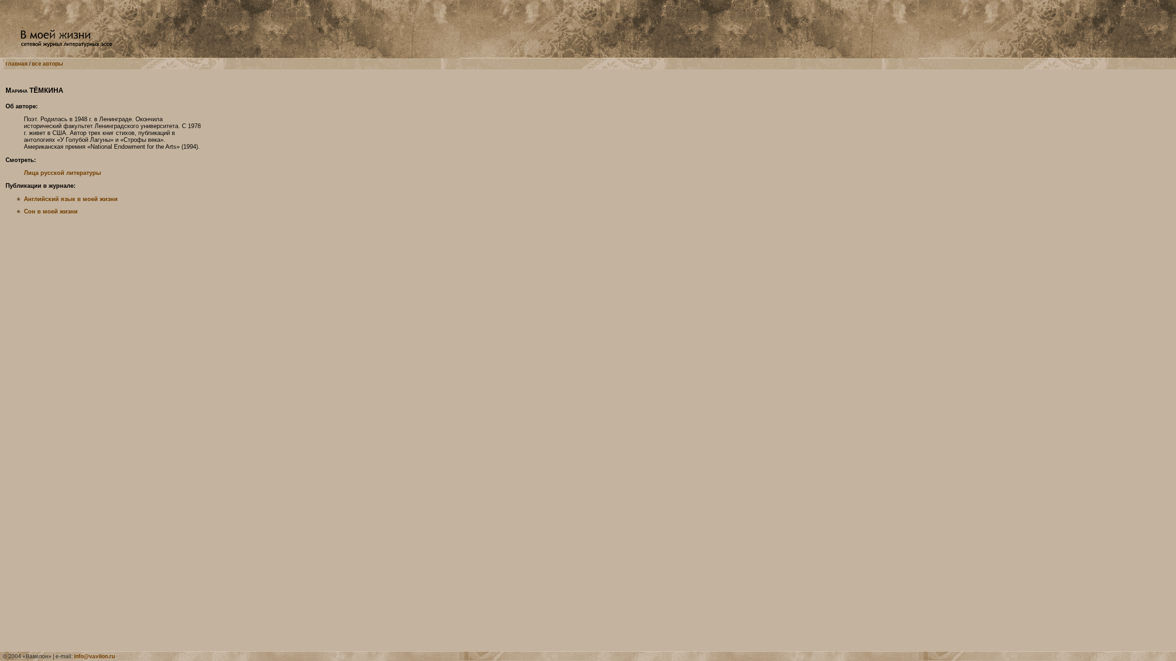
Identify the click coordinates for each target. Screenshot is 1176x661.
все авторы (47, 64)
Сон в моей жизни (51, 211)
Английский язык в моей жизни (71, 199)
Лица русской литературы (62, 172)
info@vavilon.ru (94, 656)
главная (17, 64)
